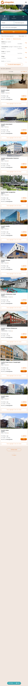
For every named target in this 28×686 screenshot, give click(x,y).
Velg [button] (26, 42)
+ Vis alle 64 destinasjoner (14, 64)
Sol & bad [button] (8, 38)
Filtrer (11, 683)
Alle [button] (2, 38)
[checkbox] (2, 75)
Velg (24, 98)
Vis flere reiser (14, 449)
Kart (18, 683)
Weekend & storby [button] (17, 38)
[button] (7, 23)
